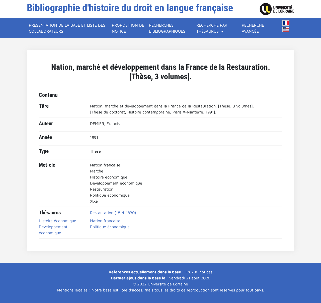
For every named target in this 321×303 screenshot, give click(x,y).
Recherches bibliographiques (167, 28)
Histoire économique (57, 220)
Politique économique (110, 226)
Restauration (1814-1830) (113, 212)
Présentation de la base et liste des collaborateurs (67, 28)
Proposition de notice (128, 28)
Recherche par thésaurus (211, 28)
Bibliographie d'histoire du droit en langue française (130, 8)
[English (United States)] (285, 29)
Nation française (105, 220)
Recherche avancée (253, 28)
